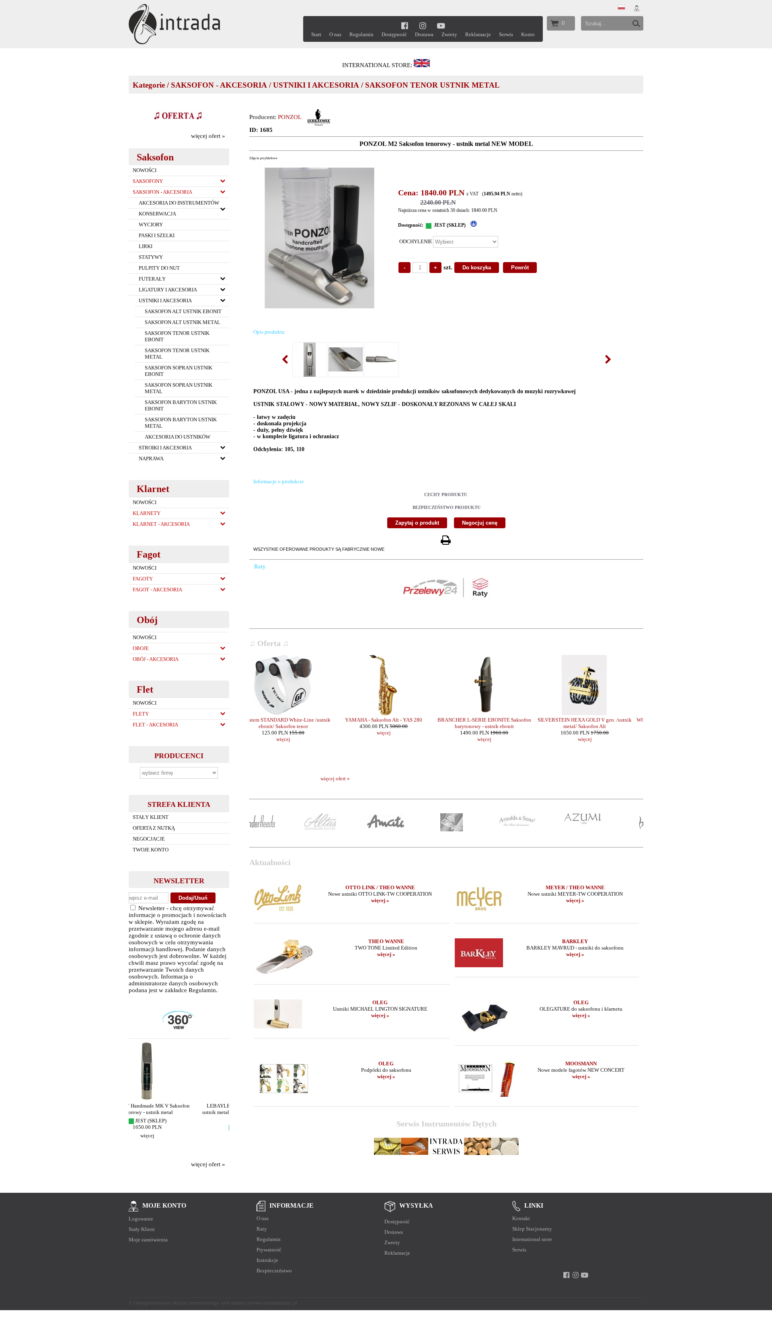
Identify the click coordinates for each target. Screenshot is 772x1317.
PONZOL (290, 117)
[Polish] (621, 7)
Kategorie (149, 85)
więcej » (380, 900)
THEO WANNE (386, 941)
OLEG (380, 1002)
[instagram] (423, 25)
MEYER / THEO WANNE (575, 887)
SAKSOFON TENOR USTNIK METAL (432, 85)
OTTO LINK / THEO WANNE (380, 887)
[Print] (445, 540)
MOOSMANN (581, 1064)
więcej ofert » (208, 136)
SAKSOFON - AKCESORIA (219, 85)
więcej (179, 1142)
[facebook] (405, 25)
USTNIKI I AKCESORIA (316, 85)
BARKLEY (575, 941)
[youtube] (441, 25)
